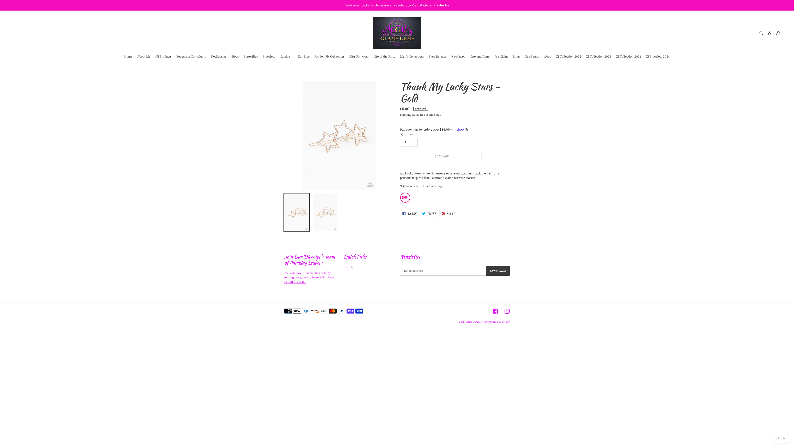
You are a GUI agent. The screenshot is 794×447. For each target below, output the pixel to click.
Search (348, 267)
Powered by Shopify (499, 321)
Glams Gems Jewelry (477, 321)
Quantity (407, 134)
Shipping (405, 115)
